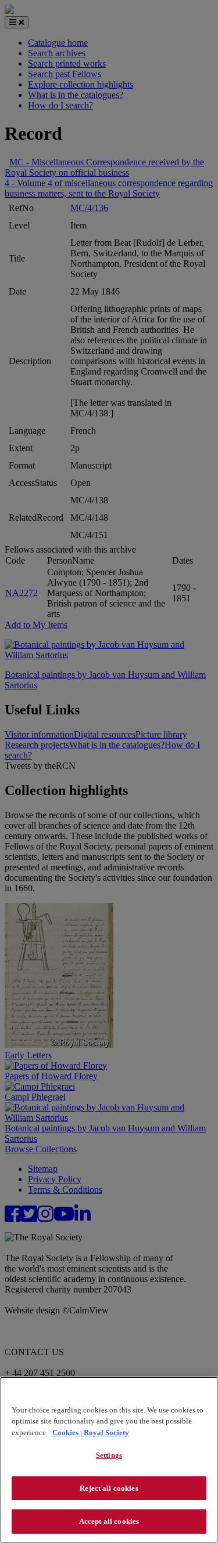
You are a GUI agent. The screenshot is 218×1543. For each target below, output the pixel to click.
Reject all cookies (109, 1488)
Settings (109, 1455)
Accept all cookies (109, 1521)
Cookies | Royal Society (90, 1432)
